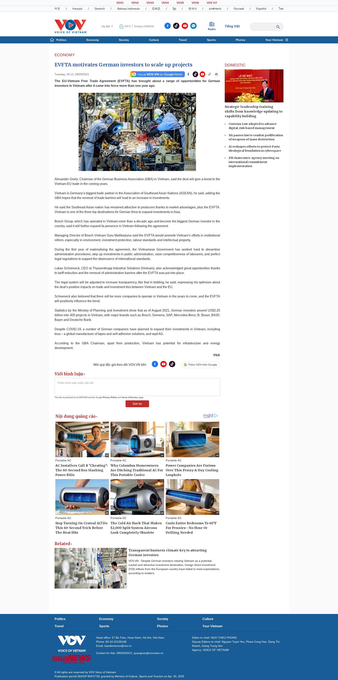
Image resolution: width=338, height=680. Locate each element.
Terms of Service (130, 397)
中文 (57, 8)
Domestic (235, 65)
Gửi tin (137, 403)
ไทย (281, 8)
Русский (239, 8)
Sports (211, 39)
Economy (92, 39)
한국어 (193, 8)
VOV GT (212, 2)
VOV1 (120, 2)
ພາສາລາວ (215, 8)
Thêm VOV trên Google (202, 364)
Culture (154, 39)
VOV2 (135, 2)
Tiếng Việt (232, 26)
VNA (216, 355)
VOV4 (165, 2)
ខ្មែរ (174, 8)
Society (124, 39)
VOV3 (150, 2)
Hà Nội (106, 26)
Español (261, 8)
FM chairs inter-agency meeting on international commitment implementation (254, 162)
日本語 (156, 8)
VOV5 (180, 2)
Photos (240, 39)
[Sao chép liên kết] (209, 74)
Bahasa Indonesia (128, 8)
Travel (183, 39)
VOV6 (195, 2)
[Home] (70, 26)
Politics (61, 39)
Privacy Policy (110, 397)
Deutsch (100, 8)
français (77, 8)
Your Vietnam (274, 39)
